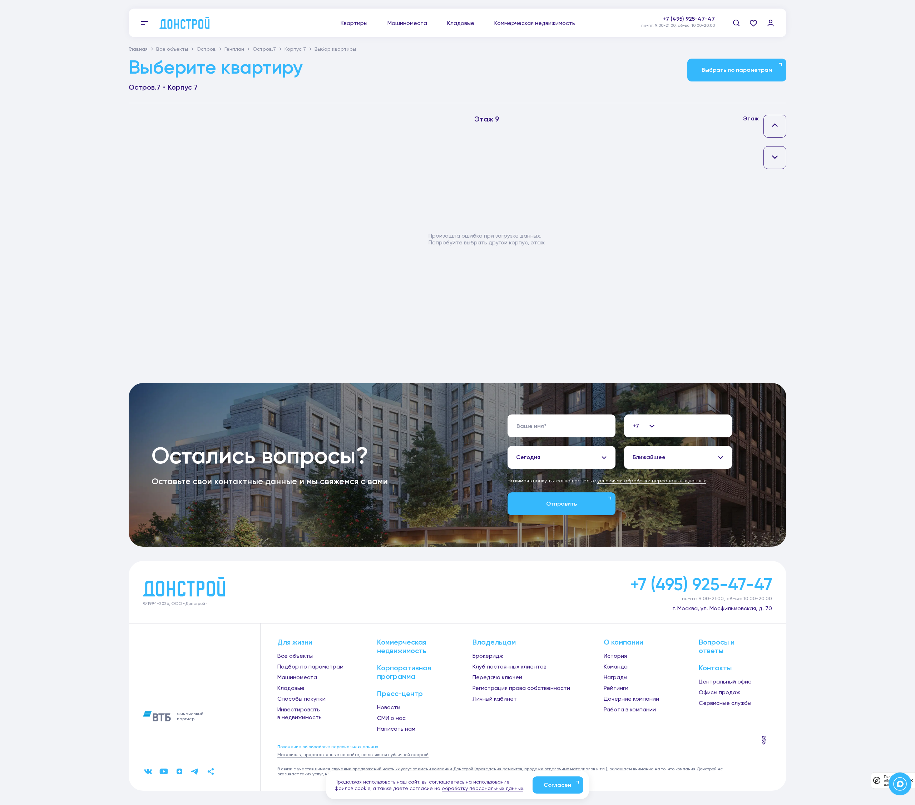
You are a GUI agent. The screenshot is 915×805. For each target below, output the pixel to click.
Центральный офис (725, 681)
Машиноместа (407, 23)
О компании (623, 642)
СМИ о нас (391, 718)
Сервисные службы (725, 703)
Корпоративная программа (404, 672)
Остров (206, 49)
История (615, 655)
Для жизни (294, 642)
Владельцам (494, 642)
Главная (138, 49)
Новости (388, 707)
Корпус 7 (295, 49)
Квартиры (354, 23)
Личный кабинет (495, 698)
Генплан (234, 49)
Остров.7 (264, 49)
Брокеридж (488, 655)
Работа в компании (630, 709)
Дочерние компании (631, 698)
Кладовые (460, 23)
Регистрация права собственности (521, 688)
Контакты (715, 668)
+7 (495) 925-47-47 (689, 18)
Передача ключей (497, 677)
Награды (615, 677)
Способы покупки (301, 698)
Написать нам (396, 728)
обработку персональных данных (482, 788)
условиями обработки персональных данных (651, 480)
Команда (616, 666)
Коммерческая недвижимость (534, 23)
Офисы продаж (719, 692)
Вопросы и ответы (717, 646)
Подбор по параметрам (310, 666)
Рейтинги (616, 688)
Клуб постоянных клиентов (509, 666)
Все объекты (172, 49)
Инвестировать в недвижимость (299, 713)
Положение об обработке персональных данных (327, 746)
